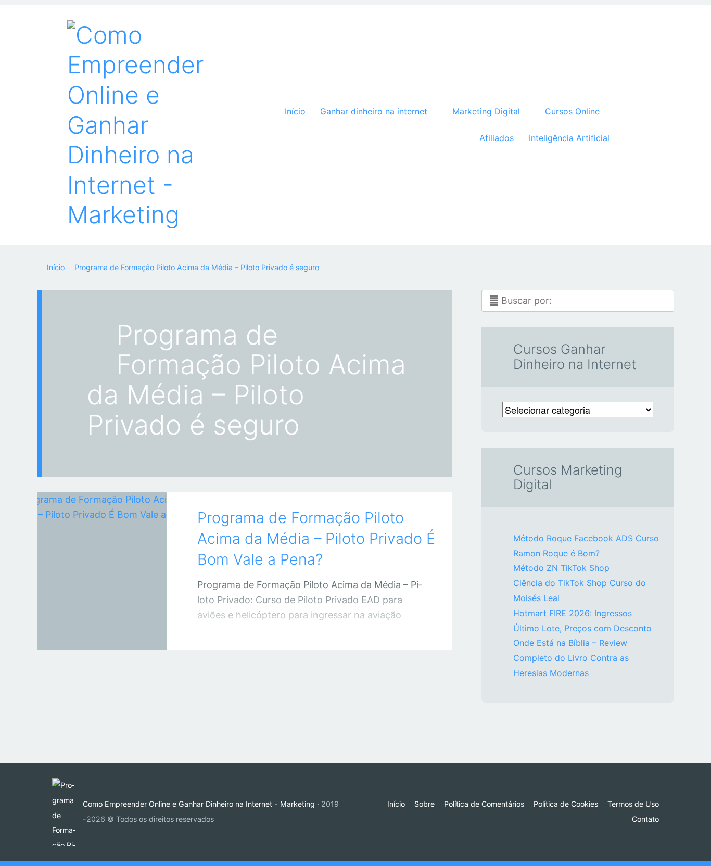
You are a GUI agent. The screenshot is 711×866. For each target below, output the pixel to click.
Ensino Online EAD (91, 632)
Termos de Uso (633, 803)
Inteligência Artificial (569, 138)
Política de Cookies (566, 803)
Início (295, 111)
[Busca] (630, 102)
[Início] (67, 812)
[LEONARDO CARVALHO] (115, 630)
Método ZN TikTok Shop (561, 568)
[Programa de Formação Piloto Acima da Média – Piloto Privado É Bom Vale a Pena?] (102, 556)
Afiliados (496, 138)
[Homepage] (140, 125)
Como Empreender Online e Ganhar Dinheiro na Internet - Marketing (199, 803)
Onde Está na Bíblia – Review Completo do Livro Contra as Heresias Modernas (571, 658)
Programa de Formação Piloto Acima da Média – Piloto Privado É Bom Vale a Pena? (316, 538)
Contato (645, 818)
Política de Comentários (484, 803)
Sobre (424, 803)
